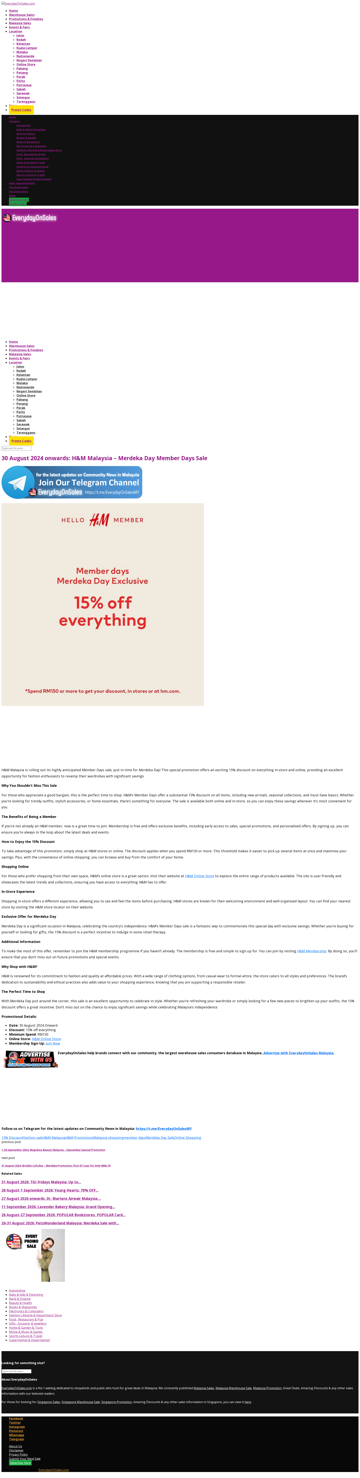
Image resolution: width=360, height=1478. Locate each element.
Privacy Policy (18, 1454)
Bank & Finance (25, 133)
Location (15, 31)
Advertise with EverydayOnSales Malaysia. (298, 1053)
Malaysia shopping (108, 1137)
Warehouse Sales (21, 15)
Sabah (21, 89)
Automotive (23, 125)
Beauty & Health (26, 137)
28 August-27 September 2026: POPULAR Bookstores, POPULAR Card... (63, 1214)
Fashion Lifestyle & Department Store (39, 150)
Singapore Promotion (116, 1402)
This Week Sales (18, 187)
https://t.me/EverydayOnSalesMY (164, 1128)
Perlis (20, 81)
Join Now (53, 1043)
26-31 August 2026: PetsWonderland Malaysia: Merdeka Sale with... (60, 1223)
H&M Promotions (79, 1137)
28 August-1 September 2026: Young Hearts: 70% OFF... (50, 1190)
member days (135, 1137)
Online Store (25, 64)
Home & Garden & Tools (30, 162)
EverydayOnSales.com (17, 1388)
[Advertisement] (114, 254)
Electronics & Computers (31, 146)
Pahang (22, 68)
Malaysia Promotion (267, 1388)
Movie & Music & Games (30, 170)
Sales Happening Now (22, 183)
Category (14, 121)
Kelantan (23, 44)
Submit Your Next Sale (24, 1459)
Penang (22, 73)
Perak (20, 77)
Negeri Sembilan (29, 60)
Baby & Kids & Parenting (30, 129)
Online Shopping (187, 1137)
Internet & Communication (32, 166)
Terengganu (25, 101)
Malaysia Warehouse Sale (234, 1388)
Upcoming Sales (18, 191)
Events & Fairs (19, 27)
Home (13, 11)
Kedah (21, 40)
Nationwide (25, 56)
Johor (20, 35)
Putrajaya (24, 85)
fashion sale (33, 1137)
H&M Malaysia (54, 1137)
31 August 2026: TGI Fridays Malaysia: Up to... (41, 1182)
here (247, 1402)
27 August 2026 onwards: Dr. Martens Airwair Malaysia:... (51, 1198)
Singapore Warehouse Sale (81, 1402)
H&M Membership (311, 951)
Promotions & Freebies (26, 19)
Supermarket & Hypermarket (34, 179)
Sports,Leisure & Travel (30, 175)
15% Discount (12, 1137)
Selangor (23, 97)
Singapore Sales (48, 1402)
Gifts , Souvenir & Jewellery (32, 158)
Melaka (22, 52)
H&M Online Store (199, 876)
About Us (15, 1446)
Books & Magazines (28, 142)
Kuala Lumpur (26, 48)
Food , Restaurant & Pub (30, 154)
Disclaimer (16, 1450)
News (12, 195)
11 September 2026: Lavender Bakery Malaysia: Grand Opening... (58, 1206)
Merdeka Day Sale (160, 1137)
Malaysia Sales (20, 23)
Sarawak (23, 93)
